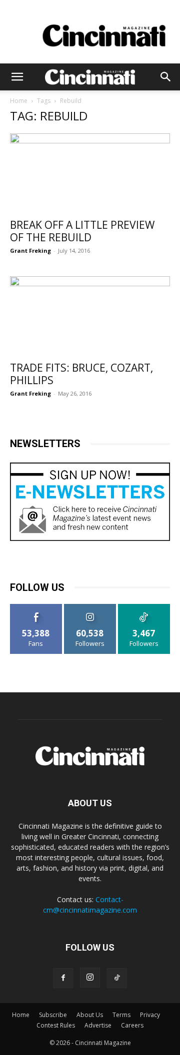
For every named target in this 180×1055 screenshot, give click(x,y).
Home (19, 100)
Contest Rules (55, 1025)
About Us (89, 1015)
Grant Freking (30, 250)
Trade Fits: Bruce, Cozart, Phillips (81, 374)
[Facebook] (63, 978)
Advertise (98, 1025)
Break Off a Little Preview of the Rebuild (82, 231)
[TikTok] (117, 978)
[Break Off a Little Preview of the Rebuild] (90, 172)
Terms (121, 1015)
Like (36, 607)
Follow (90, 607)
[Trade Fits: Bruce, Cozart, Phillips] (90, 315)
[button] (17, 76)
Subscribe (53, 1015)
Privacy (150, 1015)
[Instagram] (90, 978)
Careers (132, 1025)
